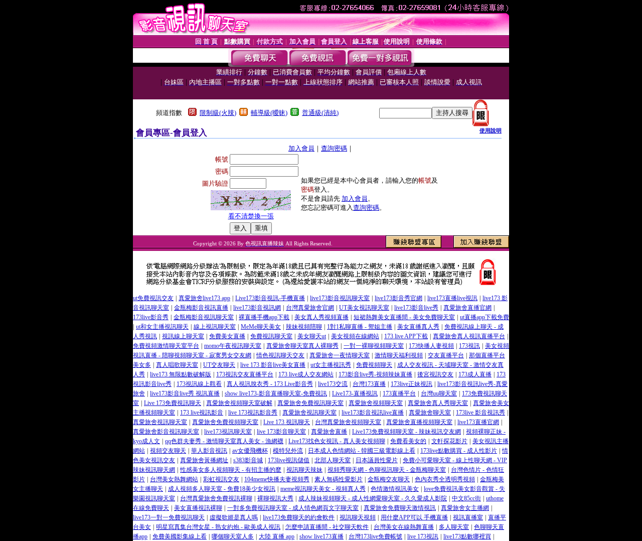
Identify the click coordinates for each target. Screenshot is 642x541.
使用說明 (490, 130)
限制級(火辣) (218, 112)
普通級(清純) (320, 112)
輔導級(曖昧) (269, 112)
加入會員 (301, 148)
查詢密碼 (334, 148)
